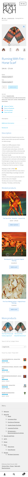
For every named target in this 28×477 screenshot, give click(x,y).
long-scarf (10, 99)
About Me (6, 414)
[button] (24, 26)
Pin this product (8, 110)
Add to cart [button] (14, 267)
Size (3, 80)
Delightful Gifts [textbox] (13, 347)
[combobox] (14, 347)
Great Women (11, 449)
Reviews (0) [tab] (5, 127)
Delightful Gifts (10, 18)
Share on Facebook (9, 108)
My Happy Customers (13, 454)
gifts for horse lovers (20, 97)
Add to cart (13, 87)
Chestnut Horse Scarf (9, 97)
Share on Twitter (8, 106)
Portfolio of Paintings (14, 422)
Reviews (6, 452)
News (5, 445)
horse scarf (4, 99)
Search (14, 474)
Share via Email (8, 112)
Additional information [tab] (8, 123)
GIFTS (5, 439)
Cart (22, 473)
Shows (5, 442)
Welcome (6, 411)
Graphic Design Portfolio (14, 425)
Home (5, 18)
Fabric (3, 74)
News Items (11, 446)
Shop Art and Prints (9, 436)
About (9, 416)
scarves (15, 99)
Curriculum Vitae (12, 419)
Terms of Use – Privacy (8, 466)
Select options (14, 224)
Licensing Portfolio (13, 428)
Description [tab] (5, 118)
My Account (4, 474)
